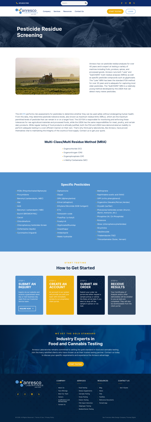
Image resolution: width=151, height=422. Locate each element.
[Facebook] (122, 3)
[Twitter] (134, 3)
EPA (24, 114)
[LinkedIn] (130, 3)
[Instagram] (126, 3)
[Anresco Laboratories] (29, 384)
